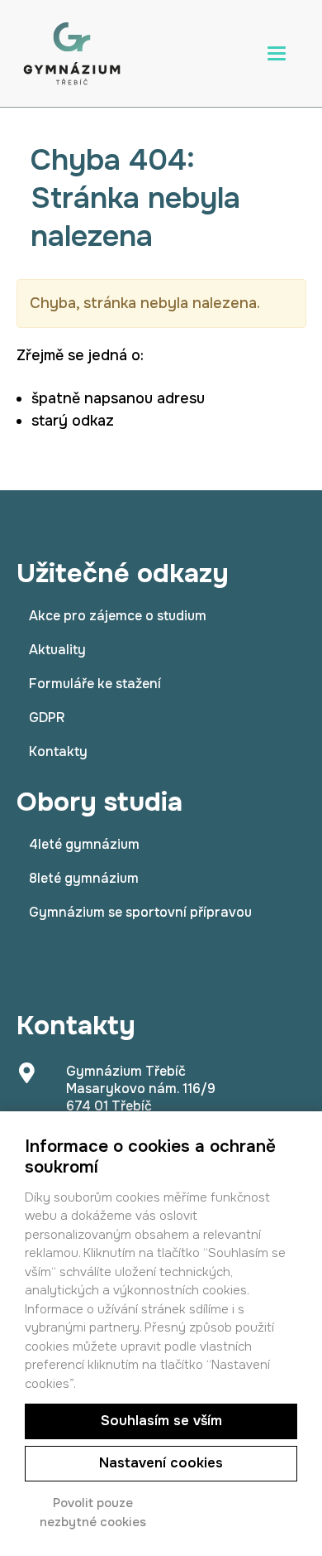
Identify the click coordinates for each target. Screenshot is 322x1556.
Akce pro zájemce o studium (117, 615)
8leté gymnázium (84, 878)
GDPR (46, 717)
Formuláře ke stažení (95, 683)
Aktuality (57, 649)
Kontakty (58, 751)
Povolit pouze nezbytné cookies (93, 1512)
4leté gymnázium (84, 844)
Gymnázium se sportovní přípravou (140, 912)
